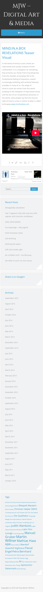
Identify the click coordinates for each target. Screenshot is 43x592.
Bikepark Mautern (27, 505)
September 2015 (11, 298)
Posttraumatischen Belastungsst (15, 555)
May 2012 (9, 425)
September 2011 (11, 453)
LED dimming (10, 238)
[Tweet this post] (12, 163)
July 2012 (8, 414)
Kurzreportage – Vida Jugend (16, 227)
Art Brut (7, 502)
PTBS (14, 558)
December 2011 (11, 442)
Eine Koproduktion (15, 519)
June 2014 (9, 326)
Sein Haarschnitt (27, 562)
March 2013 (10, 370)
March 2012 (10, 436)
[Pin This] (33, 163)
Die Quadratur (21, 515)
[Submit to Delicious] (16, 163)
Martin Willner (16, 538)
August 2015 (10, 304)
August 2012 (10, 409)
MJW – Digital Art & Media (21, 14)
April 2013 (9, 364)
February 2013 (11, 375)
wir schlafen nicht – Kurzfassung (18, 255)
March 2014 (10, 337)
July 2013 (8, 353)
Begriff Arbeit (14, 506)
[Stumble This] (25, 163)
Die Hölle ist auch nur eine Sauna (18, 260)
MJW (8, 544)
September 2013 (11, 348)
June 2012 (9, 420)
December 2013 (11, 342)
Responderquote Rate (12, 562)
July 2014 (8, 320)
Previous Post (11, 176)
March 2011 (10, 475)
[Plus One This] (28, 163)
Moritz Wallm (15, 545)
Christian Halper (22, 509)
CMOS (34, 509)
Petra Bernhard (21, 551)
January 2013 (10, 381)
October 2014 (10, 315)
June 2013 (9, 359)
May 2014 (9, 331)
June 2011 (9, 464)
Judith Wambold (21, 526)
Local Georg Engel (18, 533)
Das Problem (21, 512)
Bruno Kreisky (9, 509)
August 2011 (10, 459)
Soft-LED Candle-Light (13, 249)
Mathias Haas (26, 540)
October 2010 (10, 481)
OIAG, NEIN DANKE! (13, 222)
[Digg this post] (20, 163)
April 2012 (9, 431)
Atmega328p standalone (15, 208)
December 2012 (11, 387)
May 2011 (9, 470)
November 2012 (11, 392)
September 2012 (11, 403)
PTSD (18, 558)
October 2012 (10, 398)
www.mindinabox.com (20, 104)
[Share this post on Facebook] (9, 163)
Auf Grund (13, 502)
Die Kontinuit (9, 516)
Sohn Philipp (16, 565)
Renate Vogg (24, 558)
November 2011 (11, 447)
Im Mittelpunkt (27, 522)
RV (20, 561)
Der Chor (28, 512)
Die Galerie (34, 512)
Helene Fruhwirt (17, 522)
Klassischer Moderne (15, 530)
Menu (22, 33)
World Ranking (21, 569)
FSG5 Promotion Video (14, 233)
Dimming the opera (13, 244)
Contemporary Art (10, 512)
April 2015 (9, 309)
